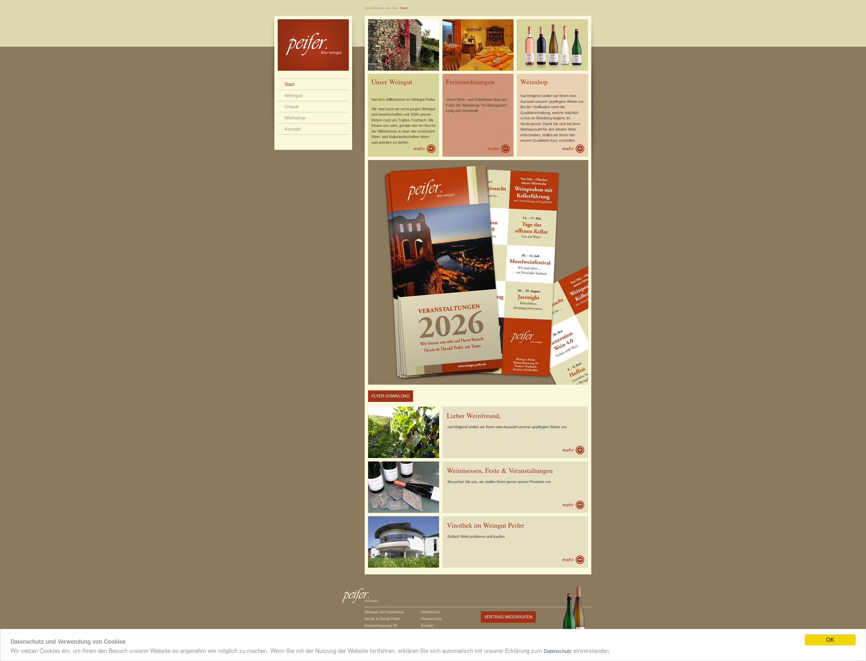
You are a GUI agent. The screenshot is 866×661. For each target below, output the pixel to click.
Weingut (293, 95)
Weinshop (295, 117)
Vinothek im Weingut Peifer (485, 525)
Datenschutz (558, 651)
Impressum (430, 612)
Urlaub (291, 106)
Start (289, 84)
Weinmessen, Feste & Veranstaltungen (500, 470)
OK (830, 640)
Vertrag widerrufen (508, 617)
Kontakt (292, 129)
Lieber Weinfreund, (474, 415)
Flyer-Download (390, 396)
